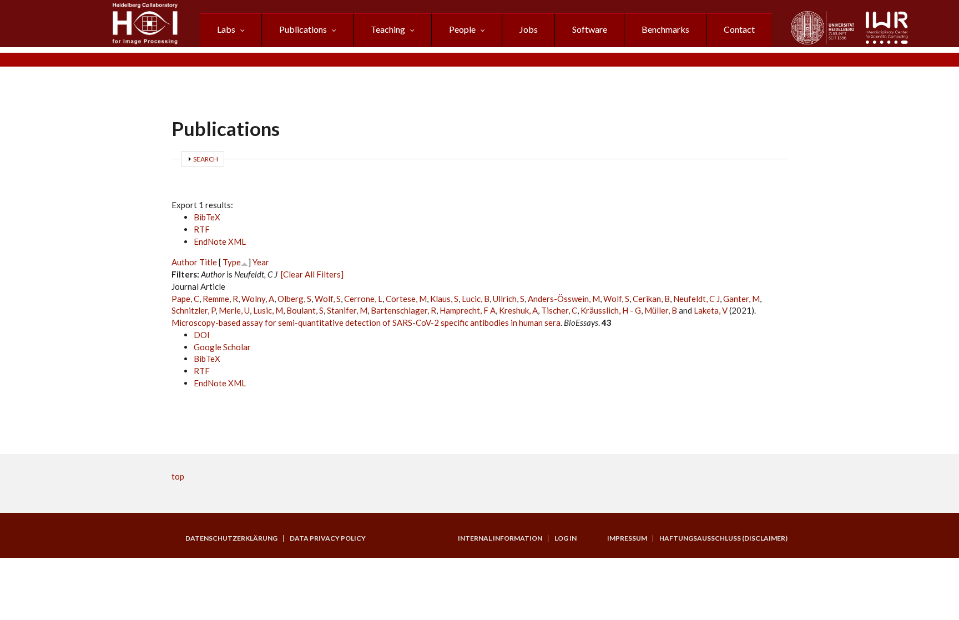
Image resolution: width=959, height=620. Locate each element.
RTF (202, 229)
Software (589, 29)
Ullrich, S (508, 299)
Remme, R (220, 299)
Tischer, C (559, 310)
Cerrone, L (363, 299)
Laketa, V (711, 310)
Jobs (528, 29)
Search (205, 159)
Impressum (627, 538)
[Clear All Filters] (312, 274)
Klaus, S (444, 299)
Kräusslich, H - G (611, 310)
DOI (202, 335)
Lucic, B (475, 299)
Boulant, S (305, 310)
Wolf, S (328, 299)
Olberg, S (294, 299)
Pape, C (185, 299)
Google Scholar (222, 347)
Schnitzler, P (193, 310)
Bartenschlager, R (403, 310)
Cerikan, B (651, 299)
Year (261, 262)
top (177, 476)
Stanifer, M (347, 310)
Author (184, 262)
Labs (226, 29)
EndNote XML (220, 241)
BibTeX (207, 217)
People (462, 29)
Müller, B (660, 310)
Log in (565, 538)
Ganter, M (741, 299)
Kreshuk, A (518, 310)
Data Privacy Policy (328, 538)
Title (208, 262)
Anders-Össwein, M (564, 299)
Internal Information (500, 538)
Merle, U (234, 310)
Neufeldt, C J (696, 299)
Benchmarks (665, 29)
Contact (739, 29)
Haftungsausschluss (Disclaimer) (723, 538)
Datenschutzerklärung (231, 538)
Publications (303, 29)
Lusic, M (268, 310)
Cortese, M (406, 299)
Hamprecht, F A (468, 310)
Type (232, 262)
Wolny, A (257, 299)
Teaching (388, 29)
